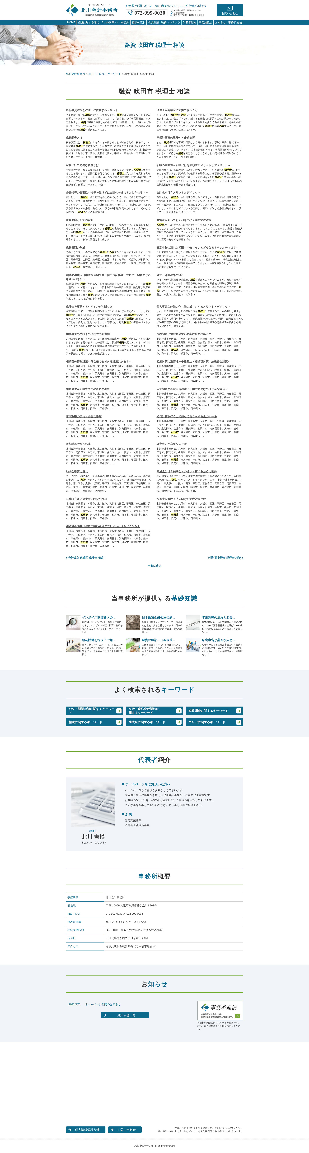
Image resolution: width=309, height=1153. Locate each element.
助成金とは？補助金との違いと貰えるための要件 (187, 471)
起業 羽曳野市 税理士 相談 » (225, 557)
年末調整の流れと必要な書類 (84, 416)
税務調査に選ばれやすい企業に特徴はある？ (184, 334)
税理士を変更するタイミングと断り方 (89, 306)
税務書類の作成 (75, 247)
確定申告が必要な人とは (172, 443)
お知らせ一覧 (126, 1015)
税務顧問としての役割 (79, 220)
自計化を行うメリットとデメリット (178, 192)
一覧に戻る (154, 565)
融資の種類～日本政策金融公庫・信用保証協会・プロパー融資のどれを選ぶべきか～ (108, 277)
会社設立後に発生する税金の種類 (86, 499)
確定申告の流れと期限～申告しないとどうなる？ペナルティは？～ (198, 247)
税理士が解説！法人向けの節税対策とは (181, 499)
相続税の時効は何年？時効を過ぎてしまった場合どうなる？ (103, 526)
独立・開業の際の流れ (170, 275)
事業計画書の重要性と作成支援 (176, 137)
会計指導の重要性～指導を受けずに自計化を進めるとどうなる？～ (107, 192)
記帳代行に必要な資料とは (82, 165)
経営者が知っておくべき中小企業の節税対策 (184, 220)
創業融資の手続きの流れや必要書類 (88, 334)
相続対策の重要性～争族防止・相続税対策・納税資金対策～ (193, 361)
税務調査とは (74, 137)
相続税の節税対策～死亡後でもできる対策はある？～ (99, 361)
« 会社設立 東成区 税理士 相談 (84, 557)
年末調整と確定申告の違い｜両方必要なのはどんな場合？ (192, 389)
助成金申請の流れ (77, 471)
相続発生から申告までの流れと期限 (88, 389)
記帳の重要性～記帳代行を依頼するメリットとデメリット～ (193, 165)
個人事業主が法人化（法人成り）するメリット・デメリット (193, 306)
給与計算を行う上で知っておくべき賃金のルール (187, 416)
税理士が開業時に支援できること (177, 110)
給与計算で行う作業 (78, 443)
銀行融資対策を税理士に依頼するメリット (92, 110)
